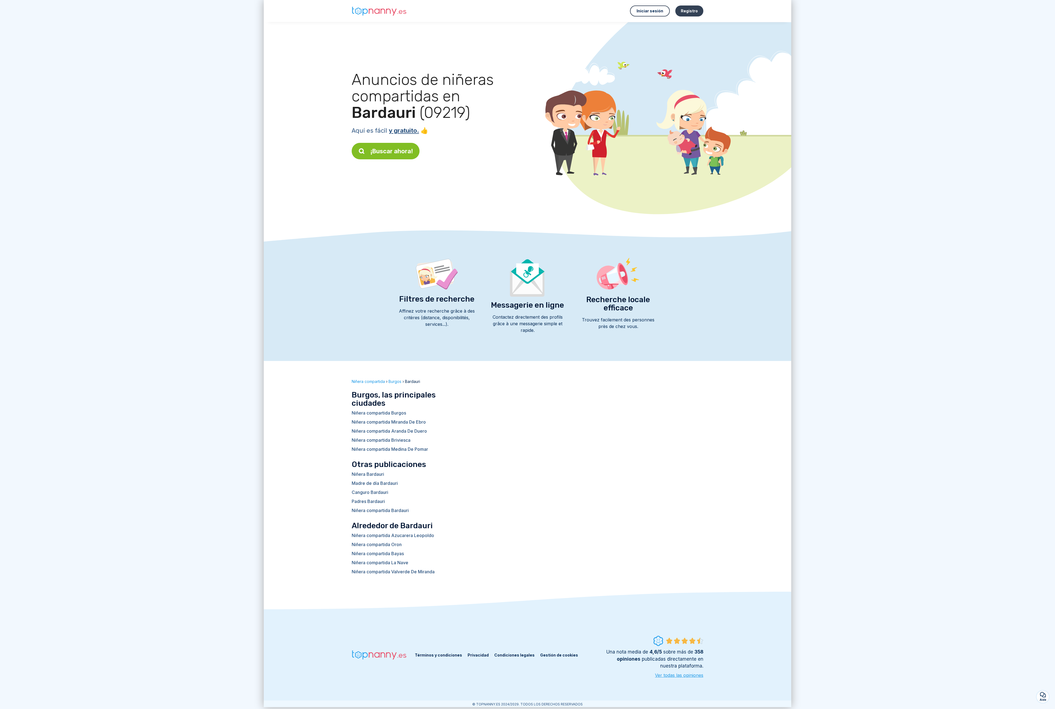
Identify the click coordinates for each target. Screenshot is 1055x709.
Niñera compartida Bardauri (380, 510)
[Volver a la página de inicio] (379, 11)
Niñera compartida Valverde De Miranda (393, 571)
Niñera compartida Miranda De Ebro (389, 422)
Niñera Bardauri (368, 474)
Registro (689, 11)
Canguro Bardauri (370, 492)
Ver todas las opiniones (679, 675)
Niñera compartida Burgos (379, 413)
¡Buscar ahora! (391, 151)
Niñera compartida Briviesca (381, 440)
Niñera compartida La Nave (380, 562)
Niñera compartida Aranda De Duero (389, 431)
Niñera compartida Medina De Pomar (390, 449)
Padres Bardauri (368, 501)
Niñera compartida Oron (377, 544)
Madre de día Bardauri (375, 483)
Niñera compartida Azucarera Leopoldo (393, 535)
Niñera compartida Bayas (378, 553)
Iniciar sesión (650, 11)
